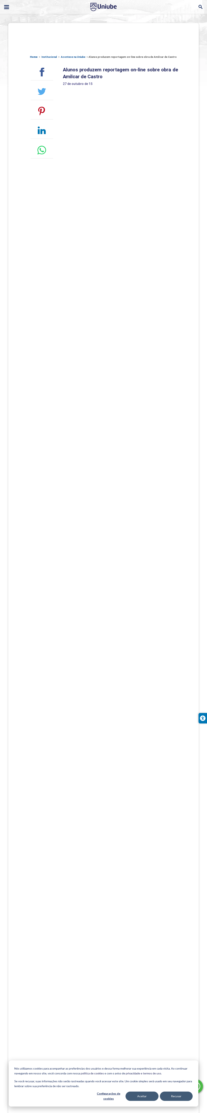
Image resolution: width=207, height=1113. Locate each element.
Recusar (176, 1096)
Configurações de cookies (108, 1096)
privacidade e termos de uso (143, 1073)
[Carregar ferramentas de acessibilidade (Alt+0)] (203, 718)
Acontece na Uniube (73, 56)
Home (34, 56)
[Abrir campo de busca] (200, 7)
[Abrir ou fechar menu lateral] (6, 7)
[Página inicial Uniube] (103, 7)
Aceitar (142, 1096)
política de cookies (92, 1073)
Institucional (49, 56)
